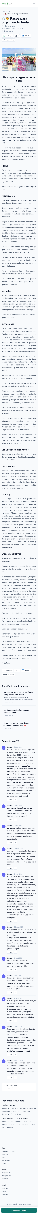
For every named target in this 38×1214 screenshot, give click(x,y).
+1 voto (10, 799)
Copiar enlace (9, 40)
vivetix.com (27, 1204)
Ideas (3, 1163)
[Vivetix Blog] (7, 3)
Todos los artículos (8, 1151)
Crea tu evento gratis (19, 1210)
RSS (3, 1157)
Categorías (5, 1154)
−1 (15, 799)
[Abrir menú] (34, 3)
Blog (9, 11)
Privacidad (5, 1188)
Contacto (5, 1179)
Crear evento (6, 1173)
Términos (5, 1194)
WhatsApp (9, 36)
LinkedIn (27, 36)
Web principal (6, 1176)
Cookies (4, 1191)
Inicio (3, 11)
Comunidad (6, 1160)
